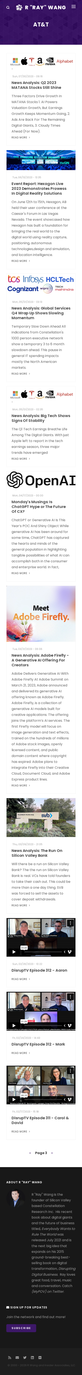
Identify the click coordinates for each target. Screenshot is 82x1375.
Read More (20, 137)
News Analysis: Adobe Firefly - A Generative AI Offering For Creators (40, 660)
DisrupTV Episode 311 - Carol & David (40, 1120)
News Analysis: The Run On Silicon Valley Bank (37, 853)
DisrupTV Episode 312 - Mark (38, 1044)
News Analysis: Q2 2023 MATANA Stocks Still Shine (36, 85)
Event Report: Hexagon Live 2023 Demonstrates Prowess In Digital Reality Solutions (39, 188)
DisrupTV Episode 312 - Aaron (39, 970)
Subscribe (21, 1328)
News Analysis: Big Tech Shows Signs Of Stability (41, 418)
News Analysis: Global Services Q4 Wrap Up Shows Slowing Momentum (41, 313)
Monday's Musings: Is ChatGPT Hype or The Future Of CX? (39, 506)
